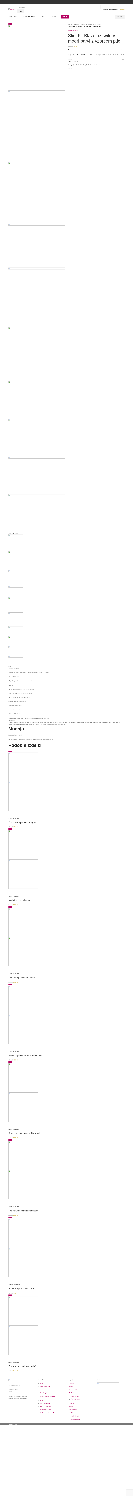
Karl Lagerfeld (14, 1284)
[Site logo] (11, 9)
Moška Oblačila (86, 24)
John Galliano (13, 818)
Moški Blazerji (97, 24)
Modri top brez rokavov (19, 900)
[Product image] (23, 796)
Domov (70, 24)
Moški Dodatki (75, 1396)
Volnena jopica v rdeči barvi (21, 1288)
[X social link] (117, 2)
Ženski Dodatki (75, 1399)
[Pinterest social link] (119, 2)
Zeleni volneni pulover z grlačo (22, 1366)
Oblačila (76, 24)
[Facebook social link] (114, 2)
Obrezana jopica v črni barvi (21, 977)
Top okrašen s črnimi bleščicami (23, 1211)
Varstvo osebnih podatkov (47, 1396)
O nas (41, 1383)
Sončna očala (73, 1390)
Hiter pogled (10, 813)
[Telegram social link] (123, 2)
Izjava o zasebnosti (45, 1390)
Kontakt (120, 16)
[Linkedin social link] (121, 2)
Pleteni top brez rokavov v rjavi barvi (25, 1055)
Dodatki (71, 1393)
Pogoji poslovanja (45, 1386)
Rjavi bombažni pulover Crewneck (24, 1133)
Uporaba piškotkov (45, 1393)
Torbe (71, 1386)
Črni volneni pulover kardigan (22, 822)
